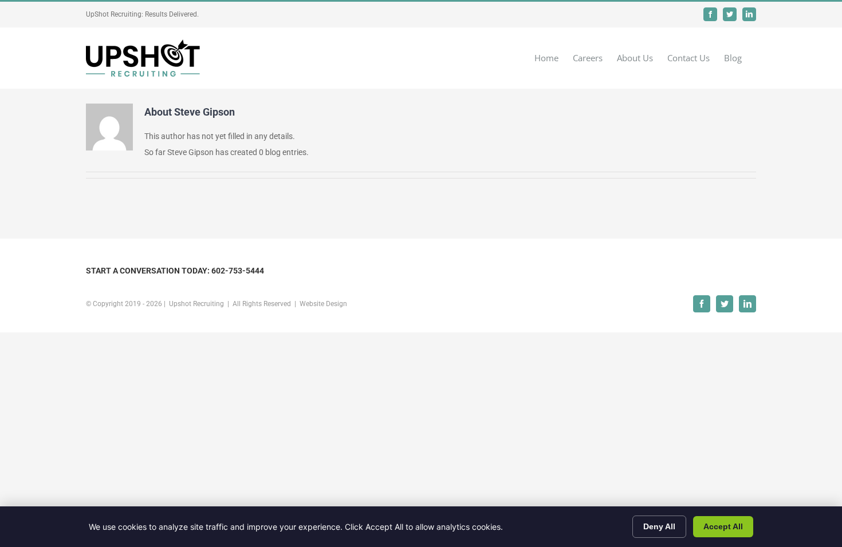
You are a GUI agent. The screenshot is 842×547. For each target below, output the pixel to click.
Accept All (723, 526)
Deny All (659, 526)
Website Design (323, 304)
